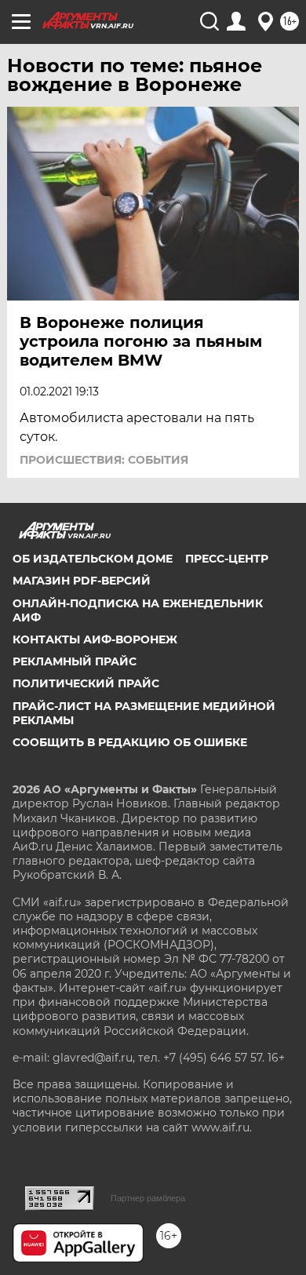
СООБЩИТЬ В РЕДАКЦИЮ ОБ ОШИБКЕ (130, 742)
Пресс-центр (226, 559)
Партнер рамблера (148, 1198)
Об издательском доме (93, 559)
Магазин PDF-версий (82, 581)
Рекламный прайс (75, 661)
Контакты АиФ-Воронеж (95, 639)
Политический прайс (86, 683)
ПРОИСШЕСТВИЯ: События (104, 459)
